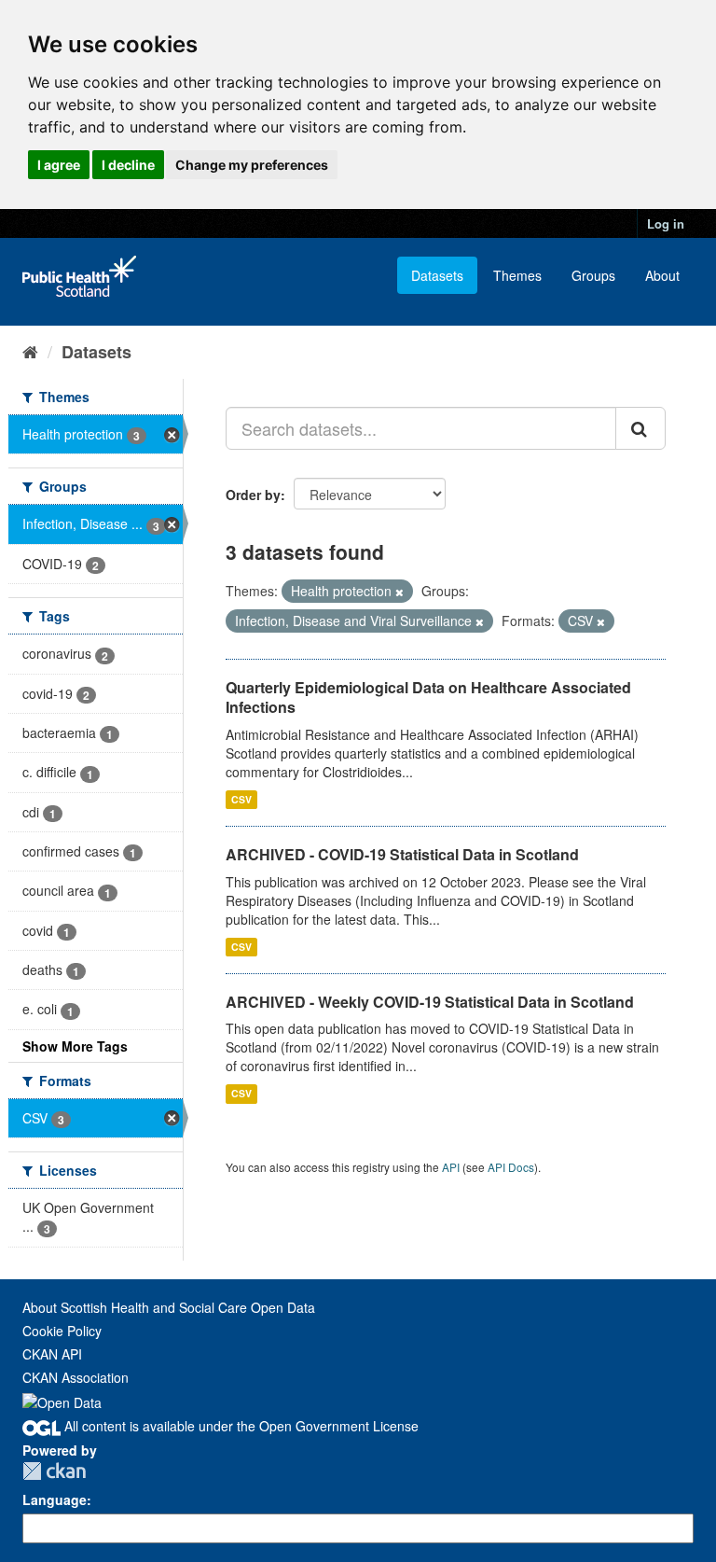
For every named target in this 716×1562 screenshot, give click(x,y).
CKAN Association (75, 1377)
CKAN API (52, 1354)
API (451, 1167)
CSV (241, 799)
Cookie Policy (62, 1330)
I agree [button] (58, 165)
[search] (640, 428)
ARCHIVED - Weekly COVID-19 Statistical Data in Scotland (430, 1001)
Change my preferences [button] (251, 165)
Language (54, 1499)
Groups (593, 275)
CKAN (54, 1471)
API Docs (511, 1167)
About (662, 275)
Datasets (437, 275)
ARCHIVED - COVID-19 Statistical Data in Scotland (402, 854)
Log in (665, 223)
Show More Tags (75, 1046)
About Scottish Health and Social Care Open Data (168, 1307)
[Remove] (399, 591)
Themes (517, 275)
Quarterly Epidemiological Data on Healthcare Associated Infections (428, 697)
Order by (253, 494)
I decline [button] (128, 165)
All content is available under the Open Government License (240, 1425)
